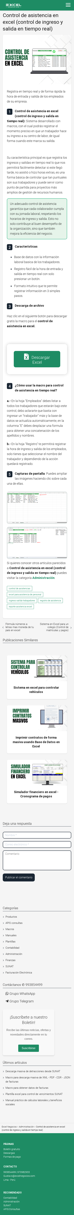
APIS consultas (14, 923)
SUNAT (10, 966)
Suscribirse (28, 1048)
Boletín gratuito (11, 1149)
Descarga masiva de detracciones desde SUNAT (33, 1071)
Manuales (11, 935)
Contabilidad (12, 947)
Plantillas (10, 941)
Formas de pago (12, 1156)
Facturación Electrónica (19, 972)
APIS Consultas (11, 1209)
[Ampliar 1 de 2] (62, 498)
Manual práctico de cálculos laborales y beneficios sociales (34, 1102)
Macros (10, 929)
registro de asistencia (50, 600)
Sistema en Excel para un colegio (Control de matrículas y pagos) (54, 627)
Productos (11, 916)
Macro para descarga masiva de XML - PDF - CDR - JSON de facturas (38, 1079)
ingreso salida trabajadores (22, 600)
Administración (14, 954)
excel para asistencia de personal (25, 594)
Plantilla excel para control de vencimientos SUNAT (34, 1094)
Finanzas (10, 960)
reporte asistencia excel (20, 606)
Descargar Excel (40, 360)
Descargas (9, 1153)
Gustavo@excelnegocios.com (19, 1176)
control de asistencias (19, 588)
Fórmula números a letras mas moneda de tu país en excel (20, 627)
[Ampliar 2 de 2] (62, 533)
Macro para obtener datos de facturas (27, 1087)
